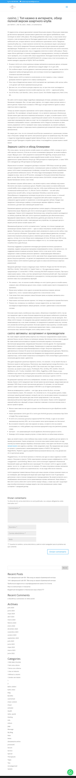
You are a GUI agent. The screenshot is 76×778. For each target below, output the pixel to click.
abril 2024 (11, 617)
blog (9, 693)
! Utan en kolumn (13, 671)
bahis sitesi (11, 690)
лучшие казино (12, 446)
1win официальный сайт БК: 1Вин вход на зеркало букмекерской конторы (32, 577)
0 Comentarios (37, 25)
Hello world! (31, 599)
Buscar (65, 568)
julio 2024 (11, 608)
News (29, 25)
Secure (10, 748)
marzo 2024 (11, 620)
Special (10, 754)
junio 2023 (11, 644)
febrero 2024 (12, 623)
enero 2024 (11, 626)
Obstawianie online (14, 741)
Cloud (9, 705)
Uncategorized (12, 766)
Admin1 (12, 25)
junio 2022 (11, 653)
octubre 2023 (12, 635)
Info (9, 720)
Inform (10, 723)
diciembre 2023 (13, 629)
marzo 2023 (11, 650)
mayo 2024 (11, 614)
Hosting (10, 717)
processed (11, 745)
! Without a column (14, 674)
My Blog (10, 732)
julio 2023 (11, 641)
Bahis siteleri (12, 687)
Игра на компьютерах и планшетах (19, 587)
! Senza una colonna (14, 668)
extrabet (10, 708)
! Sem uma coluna (13, 665)
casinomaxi (11, 699)
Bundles (10, 696)
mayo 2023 (11, 647)
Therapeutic (12, 757)
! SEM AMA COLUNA (14, 662)
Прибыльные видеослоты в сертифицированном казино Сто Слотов (30, 583)
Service (10, 751)
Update (10, 769)
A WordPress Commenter (16, 599)
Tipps (9, 760)
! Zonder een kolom (14, 677)
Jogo (9, 726)
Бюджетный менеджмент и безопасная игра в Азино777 (26, 590)
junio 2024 (11, 611)
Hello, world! (12, 714)
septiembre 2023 (13, 638)
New (9, 735)
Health (10, 711)
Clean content (12, 702)
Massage (10, 729)
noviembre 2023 (13, 632)
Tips (9, 763)
